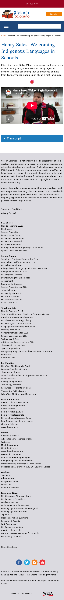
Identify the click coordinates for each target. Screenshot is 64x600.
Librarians (6, 484)
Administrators (8, 478)
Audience (6, 472)
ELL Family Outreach (11, 293)
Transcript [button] (14, 138)
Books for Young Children (13, 405)
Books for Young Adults (12, 412)
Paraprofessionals (9, 481)
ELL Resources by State (12, 238)
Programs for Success (11, 284)
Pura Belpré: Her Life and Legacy (17, 421)
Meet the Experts (9, 448)
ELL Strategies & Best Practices (16, 323)
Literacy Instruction (10, 330)
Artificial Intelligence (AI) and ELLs (17, 342)
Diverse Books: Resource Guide (16, 418)
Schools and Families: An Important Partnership (24, 375)
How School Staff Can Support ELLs (18, 262)
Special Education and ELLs (14, 251)
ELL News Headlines (11, 244)
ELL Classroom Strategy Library (16, 320)
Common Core (8, 358)
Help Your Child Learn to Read (15, 366)
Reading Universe (47, 575)
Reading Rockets (9, 575)
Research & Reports (10, 521)
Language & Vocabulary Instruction (18, 327)
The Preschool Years (10, 372)
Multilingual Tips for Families (15, 505)
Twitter (27, 562)
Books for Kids (8, 409)
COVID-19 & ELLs (9, 303)
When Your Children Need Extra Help (18, 394)
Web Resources (8, 524)
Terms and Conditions (11, 209)
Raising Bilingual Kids (11, 382)
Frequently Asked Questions (14, 518)
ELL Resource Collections (13, 499)
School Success (8, 378)
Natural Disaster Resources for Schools (20, 533)
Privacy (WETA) (8, 213)
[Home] (16, 14)
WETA (48, 593)
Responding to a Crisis (12, 536)
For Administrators (10, 296)
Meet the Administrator (12, 451)
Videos (4, 433)
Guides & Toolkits (9, 502)
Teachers (5, 475)
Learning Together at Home (14, 369)
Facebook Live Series (11, 454)
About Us (15, 593)
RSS (35, 562)
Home (3, 36)
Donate (53, 14)
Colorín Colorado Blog (11, 530)
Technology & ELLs (10, 339)
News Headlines (9, 547)
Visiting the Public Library (13, 391)
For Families (7, 363)
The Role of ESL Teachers (13, 345)
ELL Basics (7, 223)
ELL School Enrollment (12, 265)
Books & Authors (10, 399)
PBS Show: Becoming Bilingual (16, 457)
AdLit (21, 575)
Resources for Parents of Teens (16, 388)
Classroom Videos (10, 436)
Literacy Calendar (9, 424)
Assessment (7, 281)
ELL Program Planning (11, 275)
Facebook (19, 562)
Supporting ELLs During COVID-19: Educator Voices (25, 467)
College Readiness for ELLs (14, 271)
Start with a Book (47, 572)
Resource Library (10, 493)
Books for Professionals (12, 415)
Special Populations (10, 232)
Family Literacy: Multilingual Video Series (21, 464)
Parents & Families (10, 488)
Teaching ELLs (8, 308)
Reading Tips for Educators (14, 512)
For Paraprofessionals (11, 299)
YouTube (42, 562)
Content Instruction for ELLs (14, 333)
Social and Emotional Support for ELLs (19, 259)
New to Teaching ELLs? (12, 226)
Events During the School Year (15, 278)
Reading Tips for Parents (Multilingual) (19, 508)
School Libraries (9, 290)
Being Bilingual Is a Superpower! (17, 461)
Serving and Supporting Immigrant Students (22, 248)
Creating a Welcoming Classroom (17, 317)
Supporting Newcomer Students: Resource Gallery (25, 314)
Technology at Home (11, 385)
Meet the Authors (9, 427)
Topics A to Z (7, 515)
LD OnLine (32, 575)
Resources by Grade (10, 235)
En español (32, 3)
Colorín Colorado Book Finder (15, 402)
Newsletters (27, 593)
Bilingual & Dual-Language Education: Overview (24, 268)
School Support (9, 256)
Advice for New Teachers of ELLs (16, 439)
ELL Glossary (7, 229)
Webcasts (5, 442)
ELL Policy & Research (11, 241)
